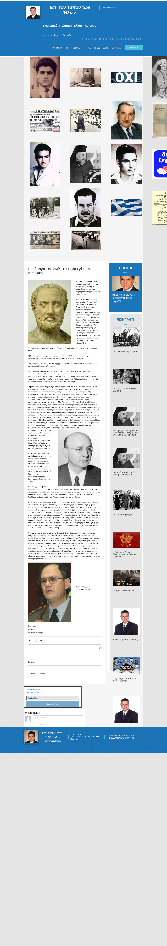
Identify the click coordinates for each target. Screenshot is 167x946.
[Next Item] (135, 283)
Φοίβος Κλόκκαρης (35, 633)
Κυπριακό (32, 626)
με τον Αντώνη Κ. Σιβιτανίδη (57, 35)
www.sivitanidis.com (110, 7)
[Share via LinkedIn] (41, 640)
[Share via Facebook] (29, 640)
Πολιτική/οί (32, 629)
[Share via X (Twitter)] (35, 640)
